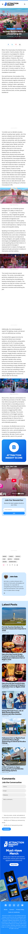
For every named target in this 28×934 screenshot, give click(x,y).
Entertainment (11, 28)
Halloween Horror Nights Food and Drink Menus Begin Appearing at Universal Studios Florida (14, 740)
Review (4, 561)
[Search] (24, 4)
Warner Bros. (12, 561)
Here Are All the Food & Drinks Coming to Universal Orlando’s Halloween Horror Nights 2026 (13, 685)
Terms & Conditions (14, 912)
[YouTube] (22, 905)
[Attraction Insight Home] (11, 4)
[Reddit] (17, 565)
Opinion (19, 28)
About (5, 909)
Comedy (11, 556)
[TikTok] (18, 905)
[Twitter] (12, 44)
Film (4, 559)
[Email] (19, 44)
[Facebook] (8, 44)
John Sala (11, 36)
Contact (11, 909)
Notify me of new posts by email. (13, 825)
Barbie (4, 556)
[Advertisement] (14, 112)
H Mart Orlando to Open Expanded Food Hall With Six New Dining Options (12, 769)
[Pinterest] (16, 44)
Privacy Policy (20, 909)
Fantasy (18, 556)
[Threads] (14, 905)
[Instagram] (9, 905)
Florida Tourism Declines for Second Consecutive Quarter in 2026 (14, 629)
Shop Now (14, 864)
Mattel (10, 559)
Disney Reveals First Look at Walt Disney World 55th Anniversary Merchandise (12, 712)
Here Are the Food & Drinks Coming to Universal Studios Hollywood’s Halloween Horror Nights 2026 (13, 657)
